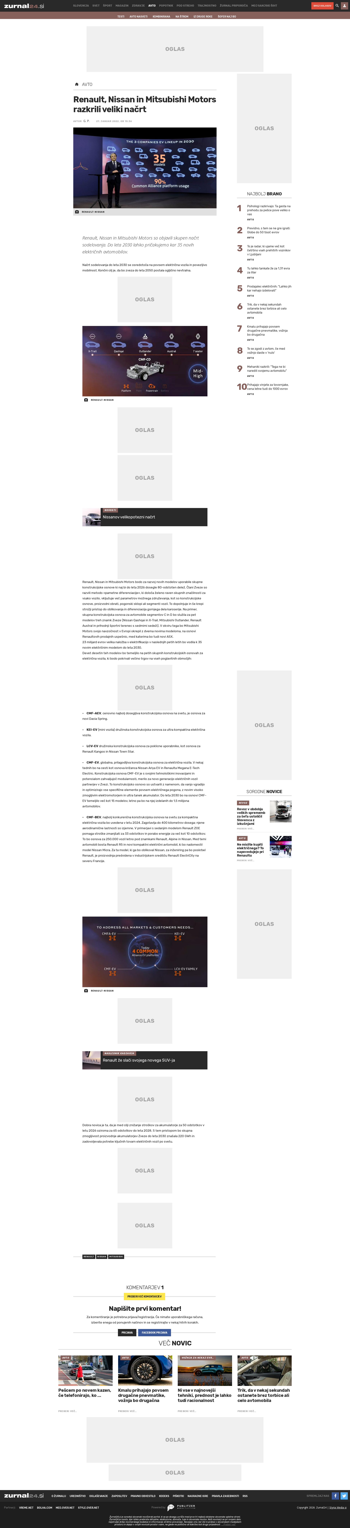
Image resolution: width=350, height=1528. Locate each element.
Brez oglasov (322, 5)
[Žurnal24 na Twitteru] (344, 1496)
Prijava (127, 1332)
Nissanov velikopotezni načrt (129, 517)
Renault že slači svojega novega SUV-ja (139, 1060)
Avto (87, 84)
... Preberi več (228, 1524)
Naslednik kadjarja (120, 1053)
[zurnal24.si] (24, 6)
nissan (101, 1256)
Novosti (110, 510)
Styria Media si (338, 1507)
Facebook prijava (154, 1332)
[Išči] (337, 5)
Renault (89, 1256)
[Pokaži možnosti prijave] (344, 5)
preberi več (144, 1296)
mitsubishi (116, 1256)
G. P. (86, 121)
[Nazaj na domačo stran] (77, 84)
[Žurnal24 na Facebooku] (335, 1496)
